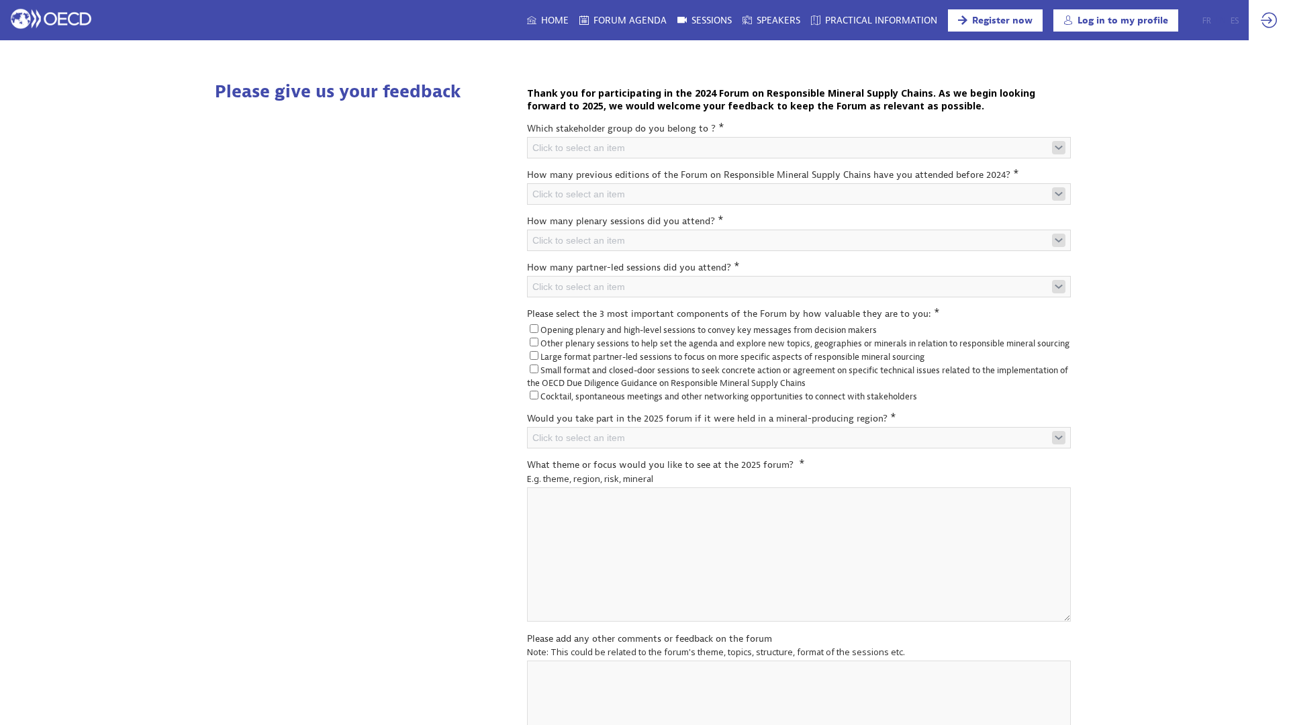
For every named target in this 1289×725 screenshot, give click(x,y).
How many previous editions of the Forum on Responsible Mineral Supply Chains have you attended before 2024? (773, 174)
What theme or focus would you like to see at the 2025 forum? (666, 464)
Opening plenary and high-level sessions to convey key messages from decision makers (708, 330)
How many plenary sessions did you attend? (625, 220)
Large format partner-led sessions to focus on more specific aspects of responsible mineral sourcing (732, 356)
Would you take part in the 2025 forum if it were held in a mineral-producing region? (711, 418)
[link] (548, 20)
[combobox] (799, 147)
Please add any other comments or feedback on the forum (649, 638)
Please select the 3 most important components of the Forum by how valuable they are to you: (733, 313)
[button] (995, 20)
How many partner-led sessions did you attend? (633, 267)
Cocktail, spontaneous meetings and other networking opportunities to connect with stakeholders (728, 396)
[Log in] (1269, 20)
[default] (771, 20)
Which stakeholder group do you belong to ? (625, 128)
